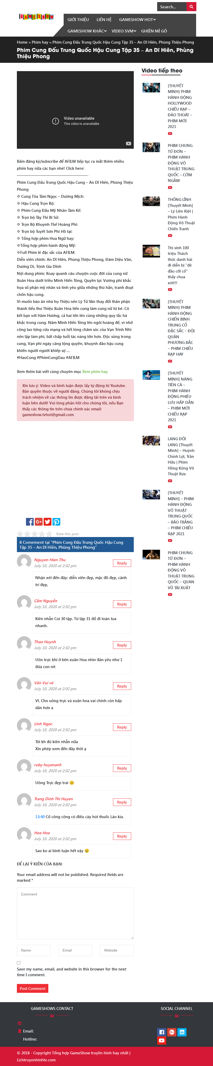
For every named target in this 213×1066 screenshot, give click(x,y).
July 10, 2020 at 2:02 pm (55, 565)
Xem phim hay (95, 371)
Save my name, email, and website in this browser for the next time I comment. (71, 971)
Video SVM (123, 30)
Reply (122, 563)
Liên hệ (104, 19)
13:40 (40, 816)
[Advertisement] (75, 471)
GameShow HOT (136, 19)
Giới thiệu (78, 19)
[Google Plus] (171, 1032)
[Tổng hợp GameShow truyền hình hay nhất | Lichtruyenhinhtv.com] (36, 16)
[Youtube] (161, 1040)
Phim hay (40, 42)
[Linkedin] (182, 1032)
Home (22, 42)
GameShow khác (86, 30)
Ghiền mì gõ (154, 30)
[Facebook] (161, 1032)
